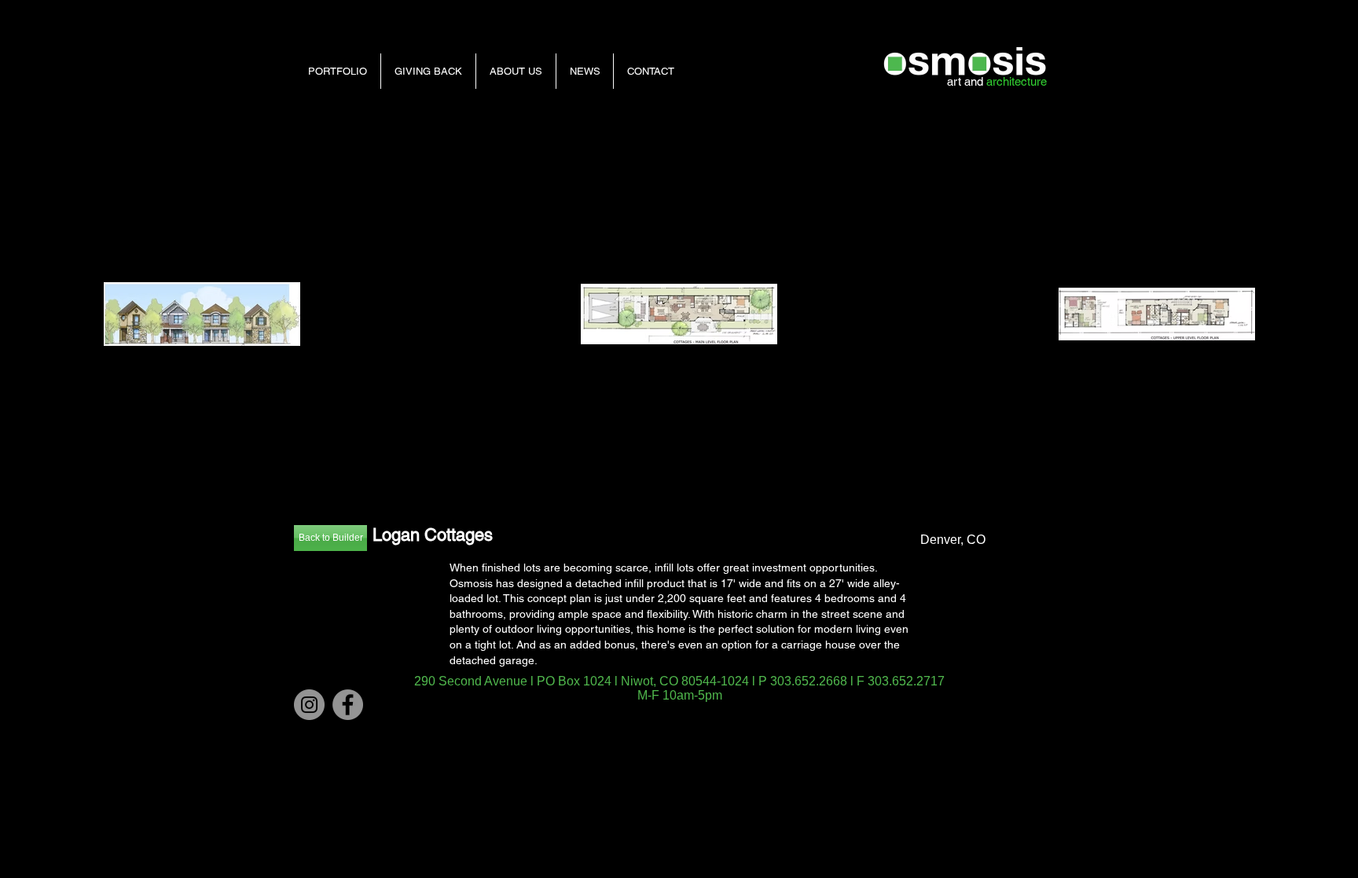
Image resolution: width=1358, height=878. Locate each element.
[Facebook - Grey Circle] (347, 704)
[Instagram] (309, 704)
